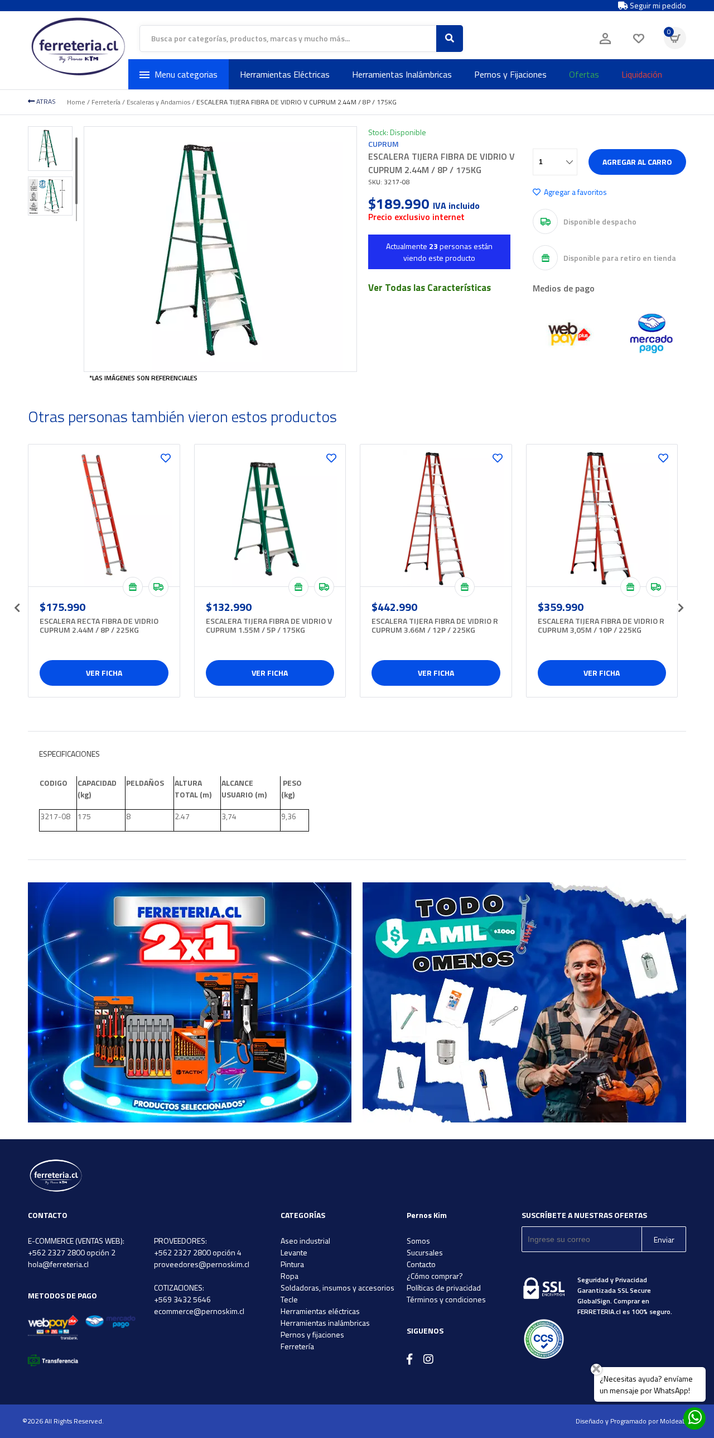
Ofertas (584, 74)
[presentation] (16, 604)
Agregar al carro (637, 162)
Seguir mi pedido (657, 5)
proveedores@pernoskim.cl (201, 1264)
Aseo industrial (305, 1240)
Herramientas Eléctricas (285, 74)
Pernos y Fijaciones (510, 74)
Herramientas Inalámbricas (402, 74)
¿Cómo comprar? (435, 1276)
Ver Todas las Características (429, 287)
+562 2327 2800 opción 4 (198, 1252)
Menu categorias (186, 74)
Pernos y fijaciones (312, 1334)
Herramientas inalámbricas (325, 1323)
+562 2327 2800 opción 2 (71, 1252)
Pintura (292, 1264)
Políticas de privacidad (444, 1287)
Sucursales (425, 1252)
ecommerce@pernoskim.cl (199, 1311)
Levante (294, 1252)
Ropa (289, 1276)
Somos (418, 1240)
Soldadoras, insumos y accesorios (337, 1287)
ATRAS (45, 101)
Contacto (421, 1264)
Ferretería (105, 102)
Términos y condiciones (446, 1299)
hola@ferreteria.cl (58, 1264)
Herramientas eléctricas (320, 1311)
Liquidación (641, 74)
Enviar (664, 1239)
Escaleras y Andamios (158, 102)
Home (76, 102)
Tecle (289, 1299)
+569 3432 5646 (182, 1299)
